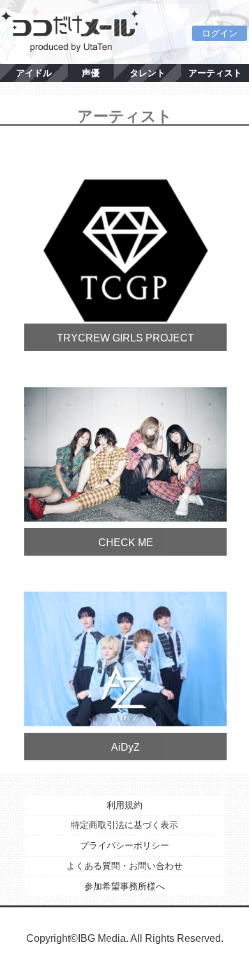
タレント (147, 73)
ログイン (220, 33)
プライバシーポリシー (124, 845)
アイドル (34, 73)
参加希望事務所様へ (124, 886)
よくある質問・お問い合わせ (124, 866)
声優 (91, 73)
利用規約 (124, 805)
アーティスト (215, 73)
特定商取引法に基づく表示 (124, 825)
